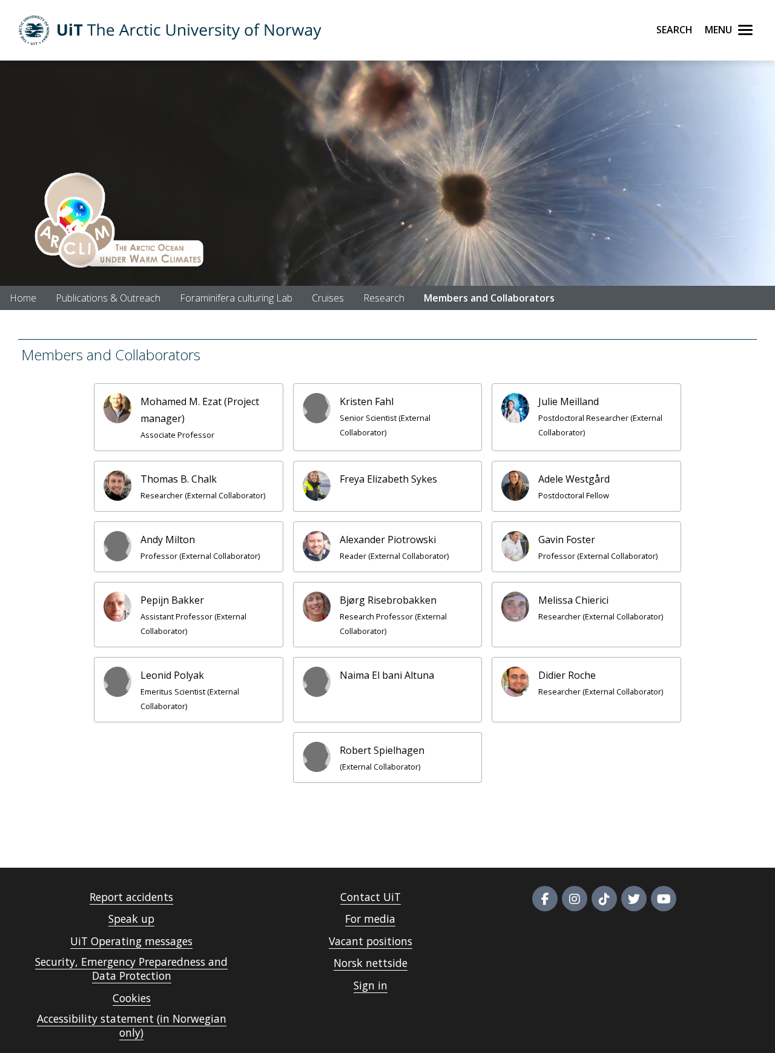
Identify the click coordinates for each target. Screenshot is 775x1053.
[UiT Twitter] (634, 898)
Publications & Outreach (108, 298)
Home (23, 298)
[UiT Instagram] (574, 898)
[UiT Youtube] (663, 898)
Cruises (328, 298)
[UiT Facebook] (545, 898)
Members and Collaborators (489, 298)
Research (383, 298)
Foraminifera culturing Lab (236, 298)
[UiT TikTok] (604, 898)
